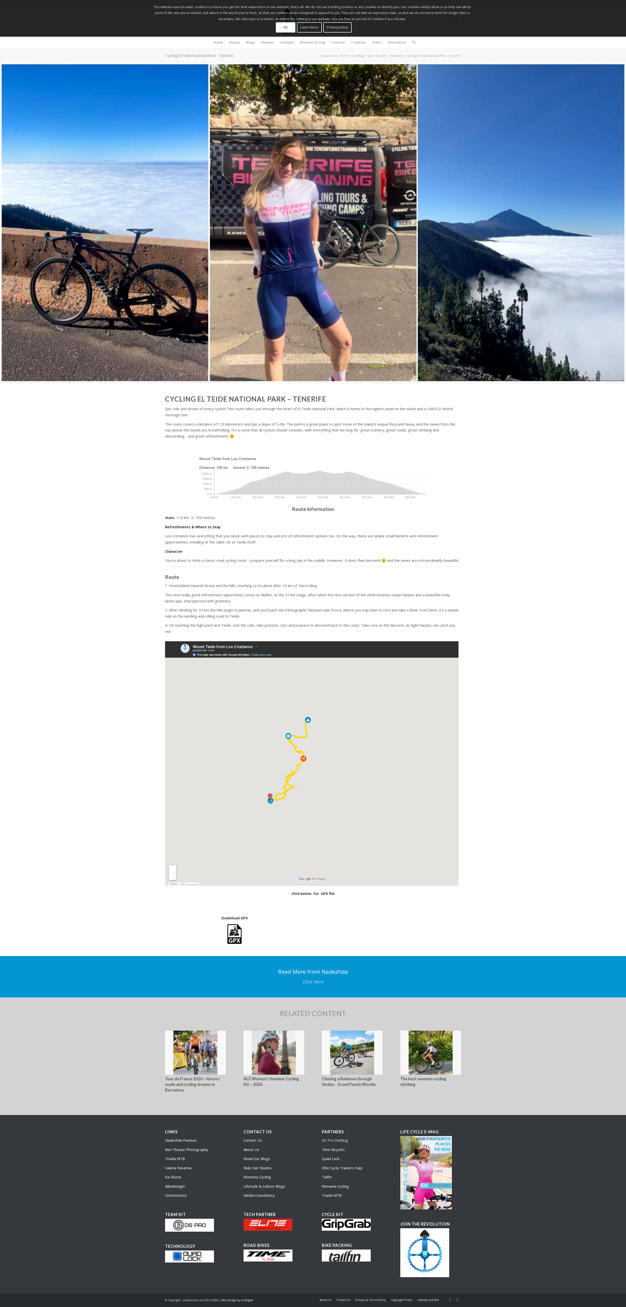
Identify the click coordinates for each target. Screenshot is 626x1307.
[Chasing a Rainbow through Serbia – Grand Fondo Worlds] (352, 1053)
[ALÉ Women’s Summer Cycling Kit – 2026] (274, 1053)
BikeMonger (175, 1186)
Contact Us (253, 1140)
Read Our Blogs (257, 1158)
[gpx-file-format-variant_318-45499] (234, 934)
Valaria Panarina (178, 1167)
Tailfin (327, 1176)
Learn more (309, 27)
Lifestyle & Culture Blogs (264, 1186)
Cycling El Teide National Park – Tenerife (199, 55)
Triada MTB (175, 1158)
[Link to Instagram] (457, 1299)
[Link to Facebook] (450, 1299)
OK (285, 27)
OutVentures (176, 1195)
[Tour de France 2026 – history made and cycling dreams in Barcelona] (195, 1053)
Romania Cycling (335, 1186)
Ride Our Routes (258, 1167)
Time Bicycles (333, 1149)
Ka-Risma (173, 1176)
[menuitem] (218, 42)
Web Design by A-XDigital (237, 1300)
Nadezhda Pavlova (180, 1140)
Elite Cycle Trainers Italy (342, 1167)
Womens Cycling (257, 1176)
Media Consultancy (259, 1195)
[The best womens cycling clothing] (430, 1053)
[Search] (412, 42)
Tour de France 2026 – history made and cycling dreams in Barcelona (192, 1084)
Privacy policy (337, 27)
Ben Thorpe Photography (186, 1149)
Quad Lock (330, 1158)
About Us (251, 1149)
